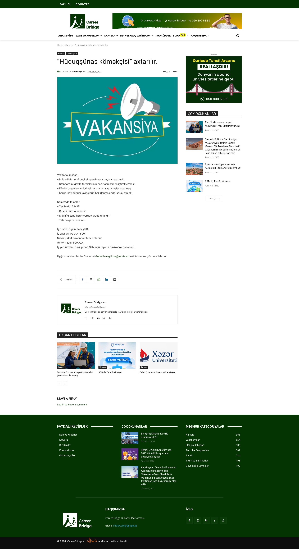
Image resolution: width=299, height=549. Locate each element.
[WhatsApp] (98, 279)
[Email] (114, 279)
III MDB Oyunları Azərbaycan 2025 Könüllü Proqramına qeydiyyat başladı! (156, 453)
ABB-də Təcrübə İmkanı (110, 372)
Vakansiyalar (72, 53)
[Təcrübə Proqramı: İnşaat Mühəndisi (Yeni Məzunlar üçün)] (76, 355)
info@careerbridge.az (125, 525)
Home (60, 45)
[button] (238, 35)
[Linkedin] (106, 279)
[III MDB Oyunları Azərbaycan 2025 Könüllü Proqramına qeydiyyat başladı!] (129, 454)
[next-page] (65, 384)
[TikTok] (104, 317)
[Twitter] (90, 279)
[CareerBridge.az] (59, 71)
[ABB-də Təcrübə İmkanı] (117, 355)
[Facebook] (82, 279)
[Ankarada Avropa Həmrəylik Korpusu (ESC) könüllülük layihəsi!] (194, 169)
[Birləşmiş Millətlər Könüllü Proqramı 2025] (129, 438)
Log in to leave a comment (72, 404)
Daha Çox (213, 198)
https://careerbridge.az (95, 307)
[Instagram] (92, 317)
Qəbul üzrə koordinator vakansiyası (157, 372)
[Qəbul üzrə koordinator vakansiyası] (159, 355)
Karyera (69, 45)
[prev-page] (59, 384)
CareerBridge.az (77, 71)
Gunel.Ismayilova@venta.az (112, 256)
